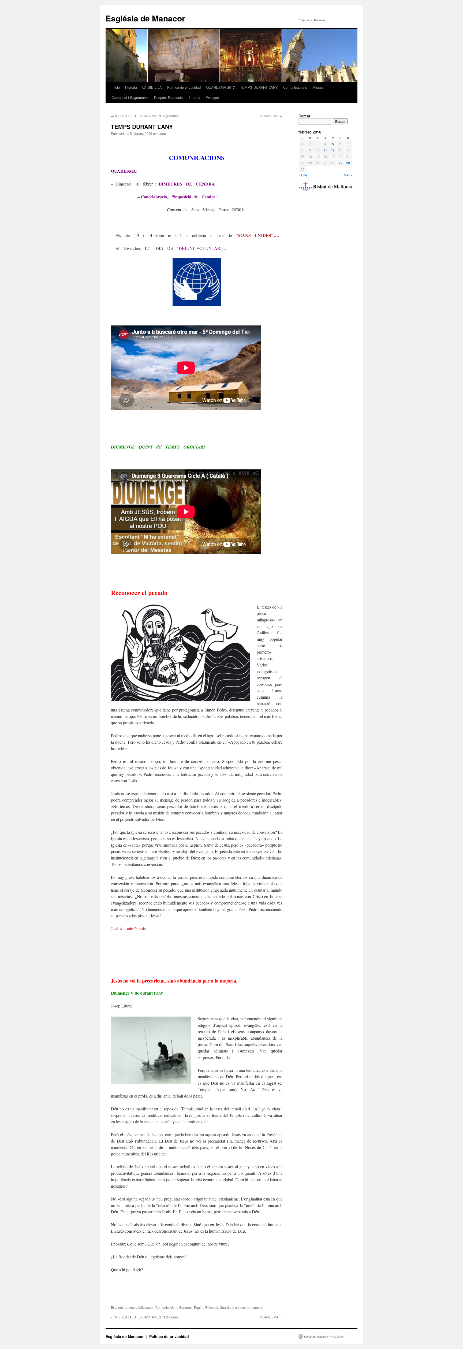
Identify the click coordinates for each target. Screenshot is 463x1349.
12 (333, 150)
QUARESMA (271, 115)
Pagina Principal (206, 1307)
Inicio (115, 87)
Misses (318, 87)
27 (340, 163)
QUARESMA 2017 (220, 87)
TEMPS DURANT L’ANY (259, 87)
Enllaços (212, 97)
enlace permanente (249, 1307)
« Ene (302, 175)
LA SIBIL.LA (152, 87)
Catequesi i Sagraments (130, 97)
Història (131, 87)
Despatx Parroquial (169, 97)
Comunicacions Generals (173, 1307)
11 (325, 150)
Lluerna (194, 97)
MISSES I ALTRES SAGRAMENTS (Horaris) (145, 115)
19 (333, 156)
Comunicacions (295, 87)
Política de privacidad (184, 87)
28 (348, 163)
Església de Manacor (145, 18)
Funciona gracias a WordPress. (324, 1336)
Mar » (348, 175)
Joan (162, 133)
